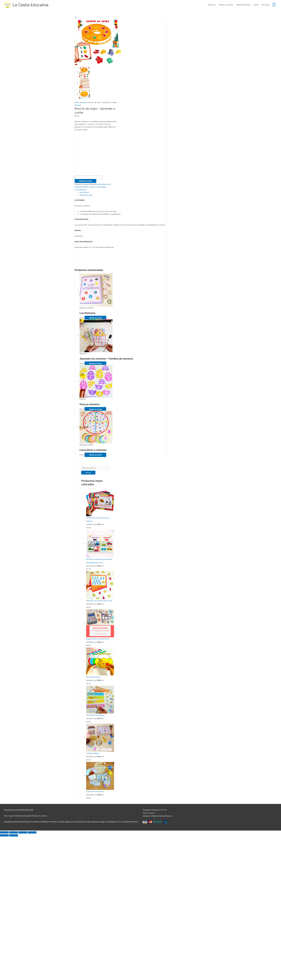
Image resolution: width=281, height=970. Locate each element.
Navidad (83, 102)
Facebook (155, 810)
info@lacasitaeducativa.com (161, 816)
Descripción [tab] (84, 192)
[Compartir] (22, 832)
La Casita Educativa (30, 5)
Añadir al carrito (85, 181)
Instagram (146, 810)
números (92, 187)
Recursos (211, 5)
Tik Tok (164, 810)
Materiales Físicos (243, 5)
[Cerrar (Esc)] (32, 832)
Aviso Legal (8, 816)
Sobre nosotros (149, 813)
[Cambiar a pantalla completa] (13, 832)
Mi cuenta (265, 5)
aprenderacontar (104, 184)
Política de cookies (39, 816)
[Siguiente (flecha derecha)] (13, 835)
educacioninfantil (81, 187)
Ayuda (256, 5)
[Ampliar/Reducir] (4, 832)
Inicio (77, 102)
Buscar (88, 473)
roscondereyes (80, 190)
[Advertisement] (96, 154)
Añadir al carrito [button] (95, 318)
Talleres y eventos (226, 5)
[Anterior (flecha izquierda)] (4, 835)
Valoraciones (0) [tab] (86, 195)
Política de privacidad (22, 816)
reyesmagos (101, 187)
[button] (76, 17)
